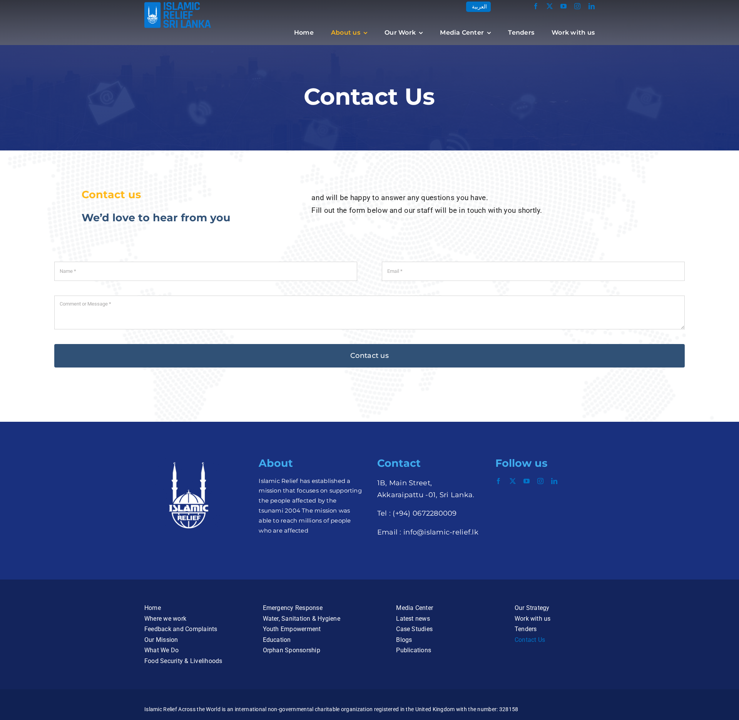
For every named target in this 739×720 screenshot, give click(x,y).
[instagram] (577, 6)
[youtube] (563, 6)
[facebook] (536, 6)
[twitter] (550, 6)
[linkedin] (592, 6)
